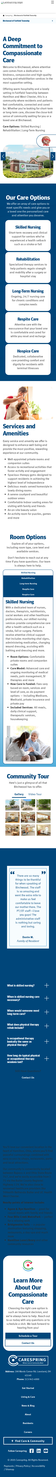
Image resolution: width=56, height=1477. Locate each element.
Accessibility (38, 1465)
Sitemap (9, 1469)
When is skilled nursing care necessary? (23, 998)
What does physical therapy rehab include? (23, 1026)
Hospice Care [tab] (28, 594)
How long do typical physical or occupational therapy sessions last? (23, 1058)
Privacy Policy (23, 1465)
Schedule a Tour (28, 1336)
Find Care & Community (29, 1441)
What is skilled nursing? (20, 985)
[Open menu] (52, 2)
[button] (12, 805)
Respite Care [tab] (28, 589)
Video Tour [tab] (35, 794)
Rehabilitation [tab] (28, 578)
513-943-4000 (28, 1379)
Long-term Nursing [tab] (28, 583)
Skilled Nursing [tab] (28, 572)
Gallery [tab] (19, 794)
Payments (9, 1465)
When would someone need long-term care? (23, 1012)
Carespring (8, 15)
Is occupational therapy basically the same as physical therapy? (20, 1041)
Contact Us (28, 1077)
